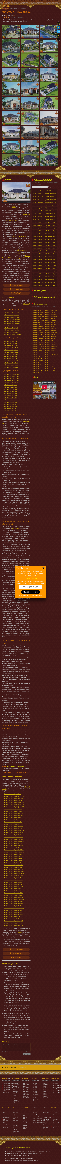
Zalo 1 (58, 31)
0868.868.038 (31, 578)
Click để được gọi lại (30, 592)
